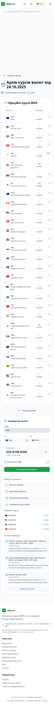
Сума (6, 426)
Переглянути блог (27, 589)
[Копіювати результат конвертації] (46, 452)
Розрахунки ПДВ (14, 462)
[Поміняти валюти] (27, 440)
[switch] (47, 461)
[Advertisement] (27, 44)
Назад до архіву (14, 75)
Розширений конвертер (27, 469)
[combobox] (40, 4)
